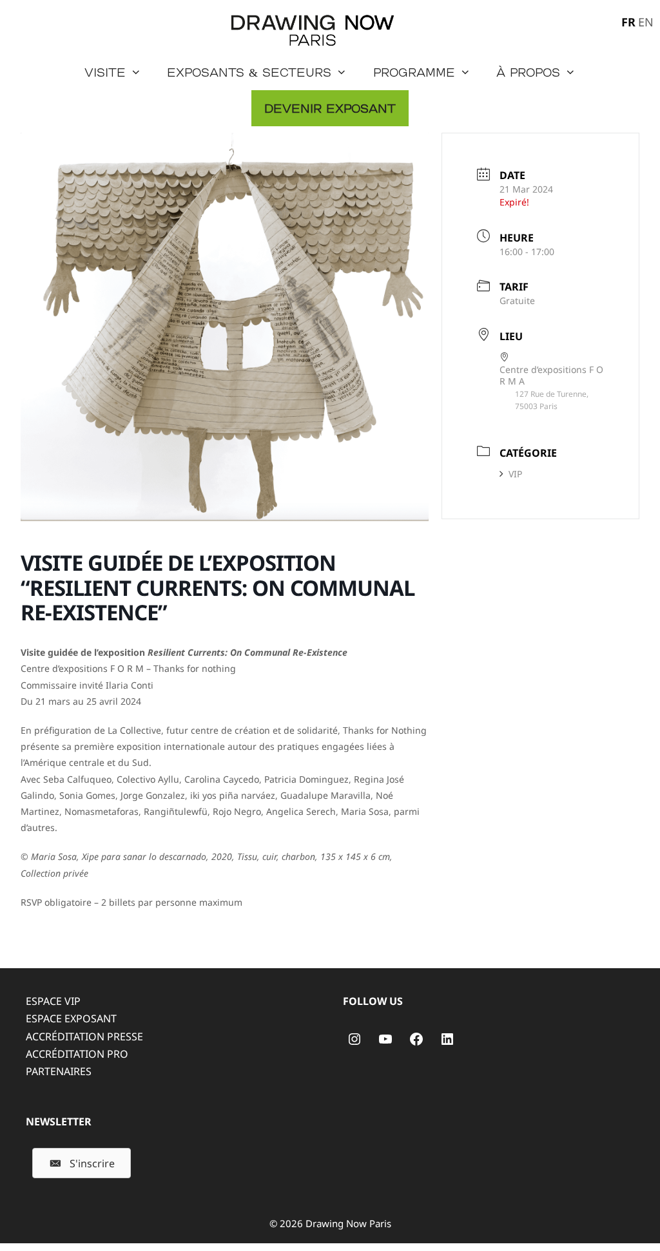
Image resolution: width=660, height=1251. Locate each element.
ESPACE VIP (53, 1001)
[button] (81, 1163)
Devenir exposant (330, 108)
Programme (414, 72)
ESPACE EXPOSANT (71, 1018)
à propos (528, 72)
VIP (515, 474)
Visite (105, 72)
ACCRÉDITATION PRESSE (84, 1036)
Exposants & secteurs (249, 72)
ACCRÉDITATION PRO (77, 1054)
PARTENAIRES (59, 1071)
